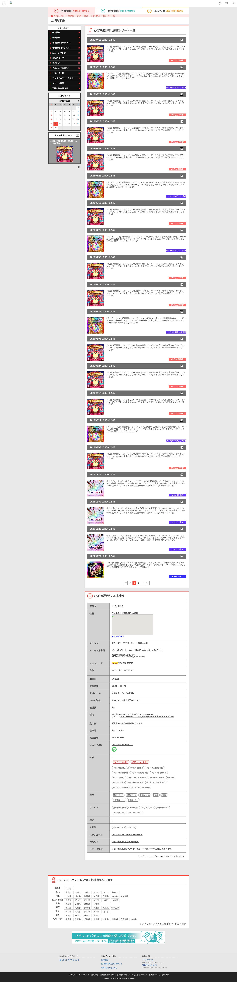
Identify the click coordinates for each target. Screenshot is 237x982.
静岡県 (78, 904)
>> (147, 583)
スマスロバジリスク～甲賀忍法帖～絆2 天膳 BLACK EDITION (147, 716)
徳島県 (68, 915)
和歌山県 (115, 908)
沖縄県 (134, 919)
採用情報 (165, 975)
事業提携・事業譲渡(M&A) (150, 975)
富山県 (78, 900)
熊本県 (96, 919)
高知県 (96, 915)
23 (51, 123)
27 (69, 123)
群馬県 (87, 896)
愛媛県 (87, 915)
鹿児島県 (124, 919)
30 (51, 127)
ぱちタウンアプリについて (69, 960)
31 (56, 127)
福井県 (96, 900)
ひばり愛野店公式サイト (122, 744)
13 (69, 115)
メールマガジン (148, 960)
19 (65, 119)
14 (74, 115)
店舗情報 (71, 16)
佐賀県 (78, 919)
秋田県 (96, 892)
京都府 (78, 908)
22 (78, 119)
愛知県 (87, 904)
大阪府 (87, 908)
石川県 (87, 900)
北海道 (68, 889)
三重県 (96, 904)
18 (60, 119)
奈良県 (106, 908)
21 (74, 119)
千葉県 (106, 896)
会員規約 (94, 975)
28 (74, 123)
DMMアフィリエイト (150, 965)
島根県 (78, 912)
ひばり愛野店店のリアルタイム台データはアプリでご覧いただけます (141, 849)
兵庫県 (96, 908)
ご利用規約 (105, 960)
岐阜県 (68, 904)
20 (69, 119)
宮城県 (87, 892)
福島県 (115, 892)
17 (56, 119)
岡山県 (87, 912)
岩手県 (78, 892)
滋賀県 (68, 908)
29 (78, 123)
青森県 (68, 892)
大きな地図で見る (118, 636)
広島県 (96, 912)
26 (65, 123)
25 (60, 123)
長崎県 (78, 16)
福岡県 (68, 919)
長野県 (115, 900)
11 (60, 115)
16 (51, 119)
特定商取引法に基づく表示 (128, 975)
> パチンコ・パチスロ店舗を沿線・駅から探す (163, 924)
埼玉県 (96, 896)
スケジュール (64, 96)
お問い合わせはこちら (109, 968)
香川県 (78, 915)
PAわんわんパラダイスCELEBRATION (136, 714)
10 (56, 115)
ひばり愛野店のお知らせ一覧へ (125, 842)
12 (65, 115)
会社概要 (72, 975)
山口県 (106, 912)
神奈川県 (124, 896)
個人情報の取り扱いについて (111, 964)
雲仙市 (86, 16)
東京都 (115, 896)
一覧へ (78, 167)
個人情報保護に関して (108, 975)
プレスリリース (83, 975)
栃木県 (78, 896)
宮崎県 (115, 919)
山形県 (106, 892)
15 (78, 115)
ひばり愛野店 (95, 16)
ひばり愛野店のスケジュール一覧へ (127, 834)
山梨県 (106, 900)
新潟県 (68, 900)
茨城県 (68, 896)
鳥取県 (68, 912)
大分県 (106, 919)
